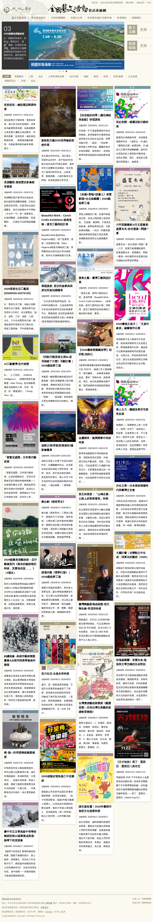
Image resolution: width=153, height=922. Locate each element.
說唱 (106, 76)
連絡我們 (140, 2)
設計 (41, 76)
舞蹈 (96, 76)
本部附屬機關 (58, 17)
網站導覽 (130, 2)
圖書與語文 (10, 80)
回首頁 (95, 2)
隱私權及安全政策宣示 (11, 899)
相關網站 (136, 17)
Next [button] (119, 46)
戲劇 (86, 76)
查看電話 (44, 907)
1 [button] (60, 71)
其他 (23, 80)
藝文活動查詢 (19, 17)
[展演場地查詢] (139, 46)
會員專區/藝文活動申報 (99, 17)
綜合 (33, 80)
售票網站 (122, 17)
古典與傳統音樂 (56, 76)
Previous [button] (6, 46)
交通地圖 (48, 903)
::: (3, 1)
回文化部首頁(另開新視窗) (111, 2)
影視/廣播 (118, 76)
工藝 (31, 76)
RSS (149, 2)
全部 (6, 76)
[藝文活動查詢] (139, 30)
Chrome (48, 912)
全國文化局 (76, 17)
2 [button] (63, 71)
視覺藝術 (18, 76)
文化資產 (132, 76)
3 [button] (66, 71)
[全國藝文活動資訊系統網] (76, 8)
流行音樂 (73, 76)
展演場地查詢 (38, 17)
